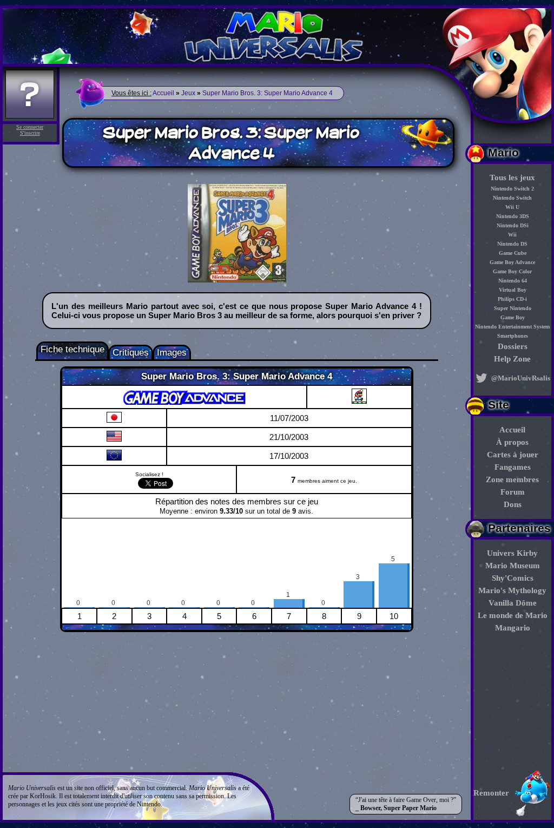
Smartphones (512, 336)
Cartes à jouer (512, 454)
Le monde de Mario (513, 615)
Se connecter (29, 127)
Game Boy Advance (512, 262)
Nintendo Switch (512, 198)
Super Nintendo (512, 308)
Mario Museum (512, 565)
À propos (512, 442)
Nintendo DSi (513, 225)
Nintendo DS (512, 244)
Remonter (491, 792)
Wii (512, 235)
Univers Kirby (512, 553)
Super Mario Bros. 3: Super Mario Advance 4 (267, 93)
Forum (512, 492)
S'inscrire (30, 133)
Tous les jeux (512, 177)
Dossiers (512, 346)
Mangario (512, 627)
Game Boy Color (512, 271)
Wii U (512, 207)
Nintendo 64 (512, 281)
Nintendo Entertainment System (512, 327)
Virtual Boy (512, 290)
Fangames (512, 467)
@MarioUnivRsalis (520, 378)
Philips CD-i (512, 299)
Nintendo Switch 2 (512, 189)
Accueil (512, 429)
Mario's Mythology (512, 590)
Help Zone (512, 358)
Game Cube (512, 253)
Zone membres (512, 479)
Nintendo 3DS (512, 216)
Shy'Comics (512, 578)
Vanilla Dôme (513, 603)
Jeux (188, 93)
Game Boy (512, 317)
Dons (513, 504)
